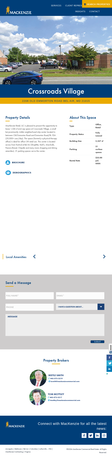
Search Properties (98, 4)
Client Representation (79, 6)
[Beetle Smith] (38, 377)
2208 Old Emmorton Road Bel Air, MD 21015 (56, 101)
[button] (34, 256)
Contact (94, 12)
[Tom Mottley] (38, 396)
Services (56, 6)
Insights (80, 12)
